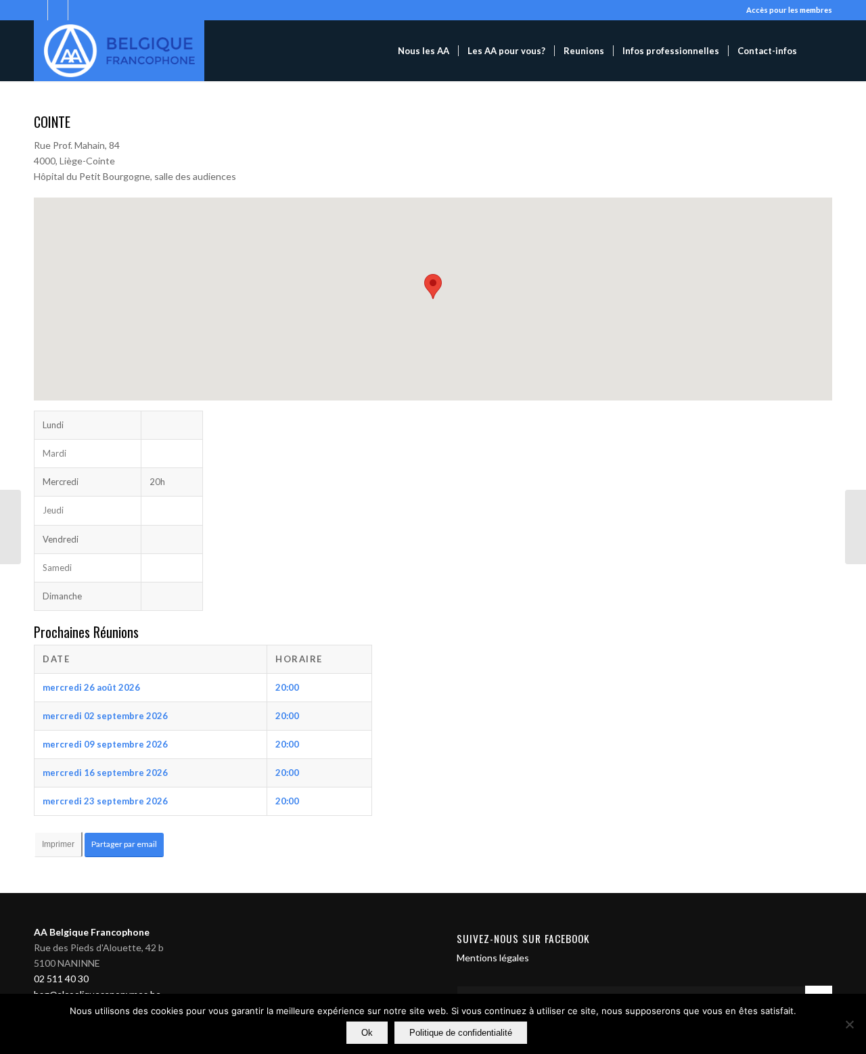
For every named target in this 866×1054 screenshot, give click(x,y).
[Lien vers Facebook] (58, 10)
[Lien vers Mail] (78, 10)
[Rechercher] (819, 50)
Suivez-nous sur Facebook (523, 938)
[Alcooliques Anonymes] (119, 50)
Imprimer (58, 844)
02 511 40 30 (61, 978)
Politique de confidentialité (460, 1033)
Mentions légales (493, 957)
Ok (367, 1033)
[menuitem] (423, 50)
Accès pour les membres (789, 9)
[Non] (849, 1024)
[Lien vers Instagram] (37, 10)
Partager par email (124, 844)
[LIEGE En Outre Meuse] (10, 527)
